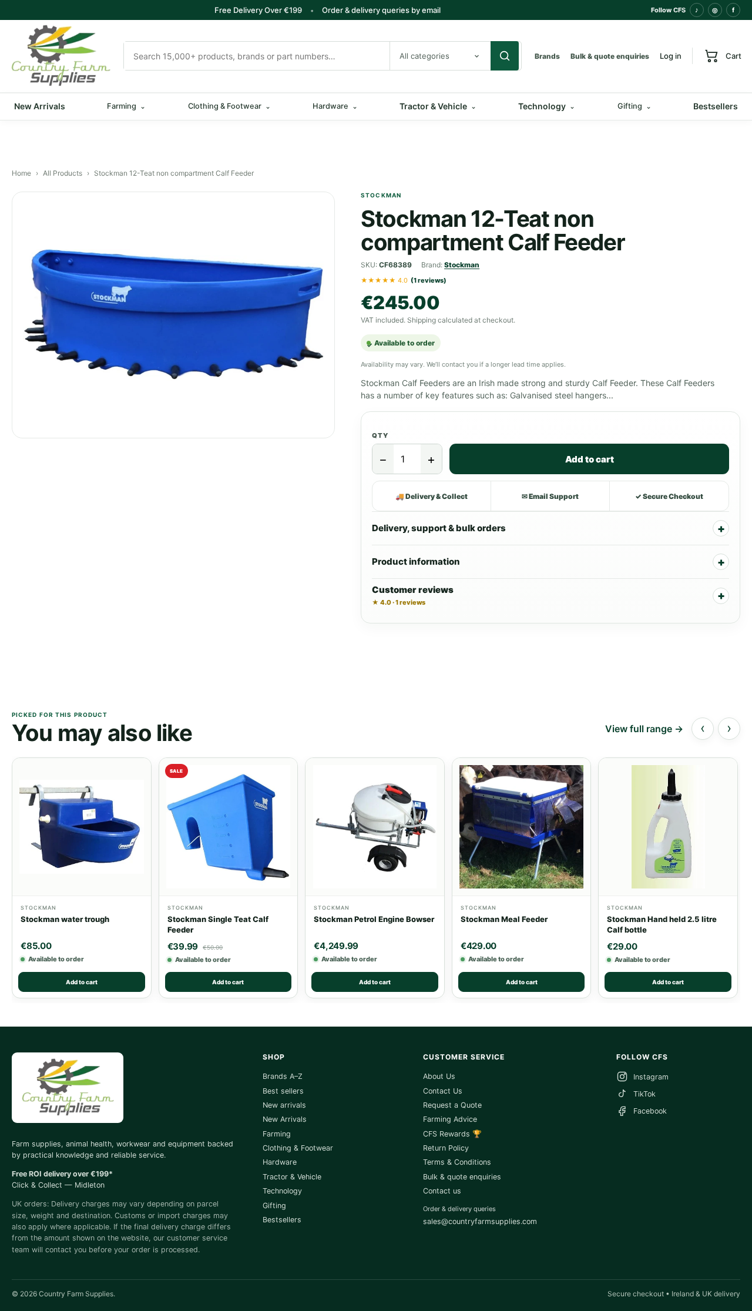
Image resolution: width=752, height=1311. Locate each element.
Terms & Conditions (457, 1162)
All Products (62, 173)
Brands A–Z (283, 1076)
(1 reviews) (428, 280)
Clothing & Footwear (298, 1148)
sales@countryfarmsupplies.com (480, 1221)
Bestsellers (715, 106)
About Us (439, 1076)
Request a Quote (452, 1105)
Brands (547, 56)
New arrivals (284, 1105)
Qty (380, 435)
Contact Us (442, 1091)
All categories (424, 56)
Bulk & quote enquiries (609, 56)
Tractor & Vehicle (438, 106)
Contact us (442, 1190)
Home (21, 173)
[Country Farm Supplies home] (60, 56)
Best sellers (283, 1091)
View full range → (644, 729)
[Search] (505, 56)
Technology (546, 106)
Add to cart (589, 459)
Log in (671, 56)
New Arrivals (39, 106)
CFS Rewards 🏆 (452, 1133)
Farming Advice (450, 1119)
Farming (277, 1133)
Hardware (280, 1162)
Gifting (274, 1205)
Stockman (461, 264)
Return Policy (446, 1148)
